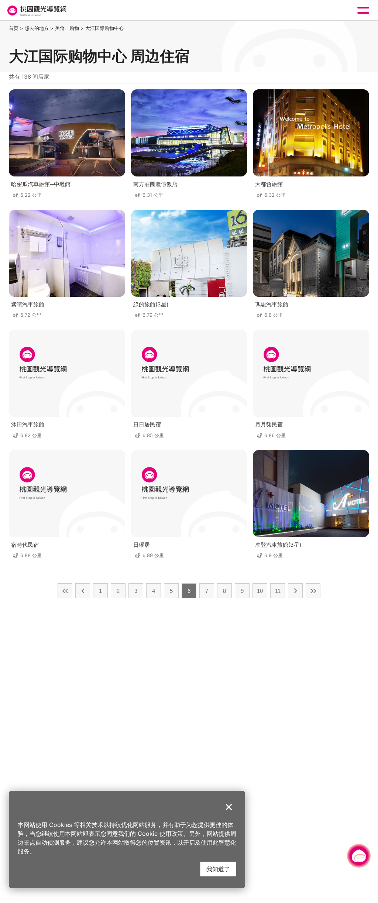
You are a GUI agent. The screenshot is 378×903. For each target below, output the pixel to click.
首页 (13, 28)
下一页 (295, 590)
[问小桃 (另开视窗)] (359, 856)
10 (260, 591)
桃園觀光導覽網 (36, 10)
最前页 (65, 590)
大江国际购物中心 (104, 28)
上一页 (82, 590)
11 (278, 591)
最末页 (313, 590)
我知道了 (218, 869)
